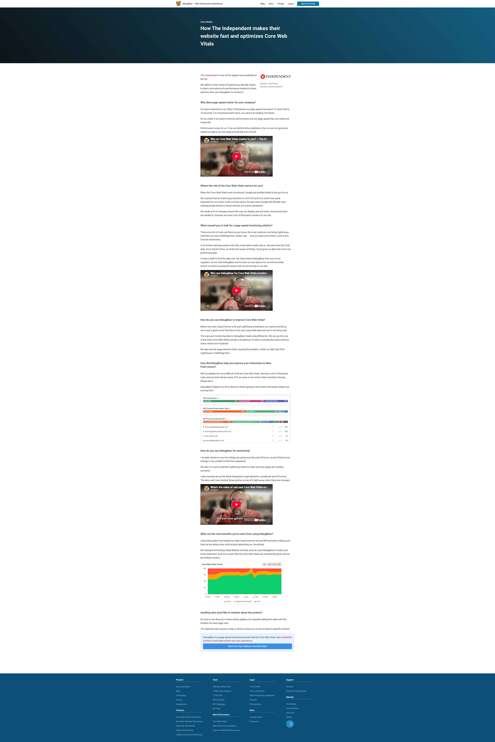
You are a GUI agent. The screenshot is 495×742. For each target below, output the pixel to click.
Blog (263, 3)
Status (289, 717)
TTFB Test (217, 695)
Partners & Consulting (296, 691)
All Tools (217, 708)
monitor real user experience (237, 640)
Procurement (255, 704)
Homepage (291, 704)
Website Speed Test (221, 686)
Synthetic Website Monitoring (189, 721)
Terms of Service (257, 691)
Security (253, 700)
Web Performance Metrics (224, 726)
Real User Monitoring (185, 726)
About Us (290, 712)
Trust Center (254, 686)
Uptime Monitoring (184, 730)
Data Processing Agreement (262, 695)
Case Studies (206, 22)
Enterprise (253, 721)
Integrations (181, 704)
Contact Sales (255, 717)
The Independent (209, 75)
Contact (289, 686)
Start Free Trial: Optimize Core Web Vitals (247, 646)
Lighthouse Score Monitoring (189, 734)
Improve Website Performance (226, 730)
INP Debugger (219, 704)
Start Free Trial (308, 3)
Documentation (183, 686)
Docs (271, 3)
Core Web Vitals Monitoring (188, 717)
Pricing (280, 3)
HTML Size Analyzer (222, 691)
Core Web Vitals (220, 721)
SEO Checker (218, 700)
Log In (291, 3)
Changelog (181, 695)
